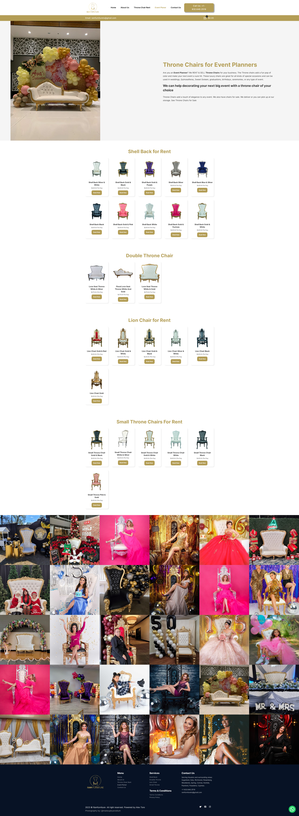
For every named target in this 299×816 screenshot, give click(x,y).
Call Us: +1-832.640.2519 (199, 7)
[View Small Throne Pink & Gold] (96, 481)
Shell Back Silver (176, 182)
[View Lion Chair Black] (202, 338)
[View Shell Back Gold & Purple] (149, 169)
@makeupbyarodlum (111, 811)
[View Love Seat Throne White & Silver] (96, 273)
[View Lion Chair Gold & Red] (96, 338)
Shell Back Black (97, 224)
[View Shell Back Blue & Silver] (202, 169)
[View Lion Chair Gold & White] (123, 338)
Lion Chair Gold (97, 393)
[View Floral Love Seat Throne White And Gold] (123, 273)
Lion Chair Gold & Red (96, 351)
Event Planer (160, 7)
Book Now (96, 193)
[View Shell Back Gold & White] (202, 211)
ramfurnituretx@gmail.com (103, 18)
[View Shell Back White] (149, 211)
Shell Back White (149, 224)
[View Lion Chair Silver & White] (176, 338)
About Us (125, 7)
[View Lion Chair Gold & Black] (149, 338)
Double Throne (155, 780)
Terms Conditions (156, 795)
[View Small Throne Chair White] (176, 439)
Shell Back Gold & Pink (123, 224)
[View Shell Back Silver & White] (96, 169)
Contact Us (176, 7)
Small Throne (155, 785)
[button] (292, 809)
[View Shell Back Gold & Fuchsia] (176, 211)
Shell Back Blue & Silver (202, 182)
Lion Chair (153, 782)
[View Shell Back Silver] (176, 169)
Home (113, 7)
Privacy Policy (155, 797)
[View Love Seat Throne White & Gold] (149, 273)
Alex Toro (140, 807)
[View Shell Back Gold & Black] (123, 169)
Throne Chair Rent (142, 7)
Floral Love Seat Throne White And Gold (123, 289)
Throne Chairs (213, 73)
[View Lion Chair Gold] (96, 380)
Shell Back (153, 777)
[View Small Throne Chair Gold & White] (149, 439)
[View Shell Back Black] (96, 211)
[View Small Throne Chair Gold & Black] (96, 439)
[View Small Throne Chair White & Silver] (123, 439)
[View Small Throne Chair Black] (202, 439)
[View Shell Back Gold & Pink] (123, 211)
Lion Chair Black (202, 351)
